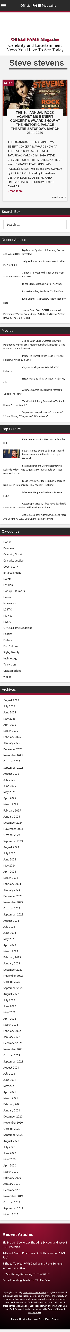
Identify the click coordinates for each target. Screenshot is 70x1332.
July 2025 (9, 779)
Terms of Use (54, 1309)
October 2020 (11, 1128)
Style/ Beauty (11, 652)
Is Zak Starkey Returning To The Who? (26, 1274)
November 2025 (13, 755)
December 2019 (12, 1190)
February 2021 (12, 1104)
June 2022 (9, 1006)
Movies (7, 615)
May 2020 (9, 1159)
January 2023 (11, 963)
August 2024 (11, 847)
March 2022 (10, 1024)
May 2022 (9, 1012)
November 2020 (13, 1122)
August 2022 (11, 994)
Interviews (9, 603)
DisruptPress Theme (48, 1319)
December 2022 (12, 969)
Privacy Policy (34, 1312)
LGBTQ (7, 609)
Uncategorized (12, 670)
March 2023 (10, 951)
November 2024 (13, 828)
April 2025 (9, 798)
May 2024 (9, 865)
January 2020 (11, 1183)
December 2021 (12, 1043)
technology (10, 658)
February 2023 (12, 957)
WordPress (28, 1319)
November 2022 (13, 975)
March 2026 (10, 730)
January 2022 (11, 1036)
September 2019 (13, 1208)
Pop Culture (10, 646)
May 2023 (9, 939)
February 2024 (12, 883)
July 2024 (9, 853)
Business (8, 548)
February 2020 (12, 1177)
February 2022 (12, 1030)
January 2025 (11, 816)
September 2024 (13, 841)
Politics (7, 633)
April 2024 (9, 871)
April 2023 (9, 945)
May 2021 (9, 1085)
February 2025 (12, 810)
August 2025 (11, 773)
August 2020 (11, 1141)
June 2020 (9, 1153)
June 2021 (9, 1079)
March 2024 (10, 877)
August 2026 (11, 700)
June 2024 (9, 859)
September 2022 (13, 987)
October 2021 (11, 1055)
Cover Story (10, 566)
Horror (7, 597)
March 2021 (10, 1098)
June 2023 (9, 932)
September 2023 (13, 914)
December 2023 (12, 896)
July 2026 (9, 706)
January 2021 (11, 1110)
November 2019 (13, 1196)
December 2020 (12, 1116)
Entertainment (12, 572)
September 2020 (13, 1134)
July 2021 (9, 1073)
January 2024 (11, 890)
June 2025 (9, 785)
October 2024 (11, 834)
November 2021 (13, 1049)
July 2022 (9, 1000)
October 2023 (11, 908)
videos (7, 676)
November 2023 (13, 902)
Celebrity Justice (13, 560)
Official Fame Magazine (17, 627)
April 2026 (9, 724)
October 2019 (11, 1202)
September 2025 (13, 767)
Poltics (7, 640)
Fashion (8, 584)
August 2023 (11, 920)
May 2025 (9, 792)
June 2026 (9, 712)
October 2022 (11, 981)
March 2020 (10, 1171)
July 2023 (9, 926)
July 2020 (9, 1147)
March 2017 (10, 1214)
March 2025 (10, 804)
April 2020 (9, 1165)
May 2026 (9, 718)
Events (7, 578)
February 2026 (12, 737)
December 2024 (12, 822)
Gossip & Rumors (14, 590)
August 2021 (11, 1067)
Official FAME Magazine (38, 5)
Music (8, 82)
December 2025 (12, 749)
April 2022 (9, 1018)
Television (9, 664)
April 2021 (9, 1092)
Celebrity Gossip (13, 554)
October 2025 (11, 761)
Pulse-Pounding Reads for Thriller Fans (26, 1280)
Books (7, 542)
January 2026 (11, 743)
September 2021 (13, 1061)
